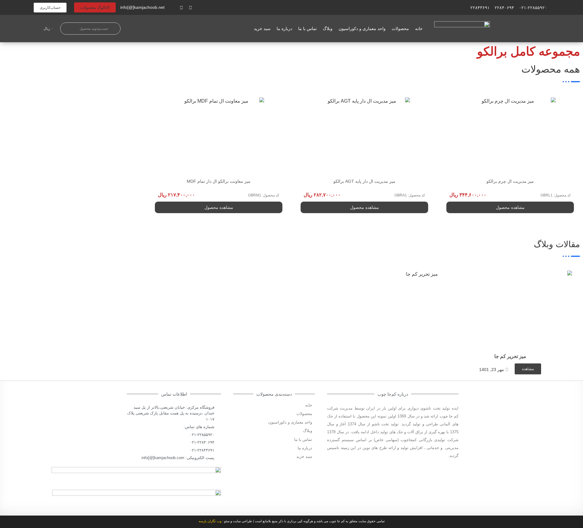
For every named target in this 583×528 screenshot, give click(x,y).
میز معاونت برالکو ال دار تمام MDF (219, 181)
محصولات (400, 28)
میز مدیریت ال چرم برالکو (510, 181)
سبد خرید (262, 28)
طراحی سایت (242, 521)
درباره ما (284, 28)
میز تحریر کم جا (510, 356)
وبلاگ (327, 28)
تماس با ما (307, 28)
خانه (419, 28)
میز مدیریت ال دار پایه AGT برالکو (364, 181)
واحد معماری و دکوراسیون (362, 28)
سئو (227, 521)
